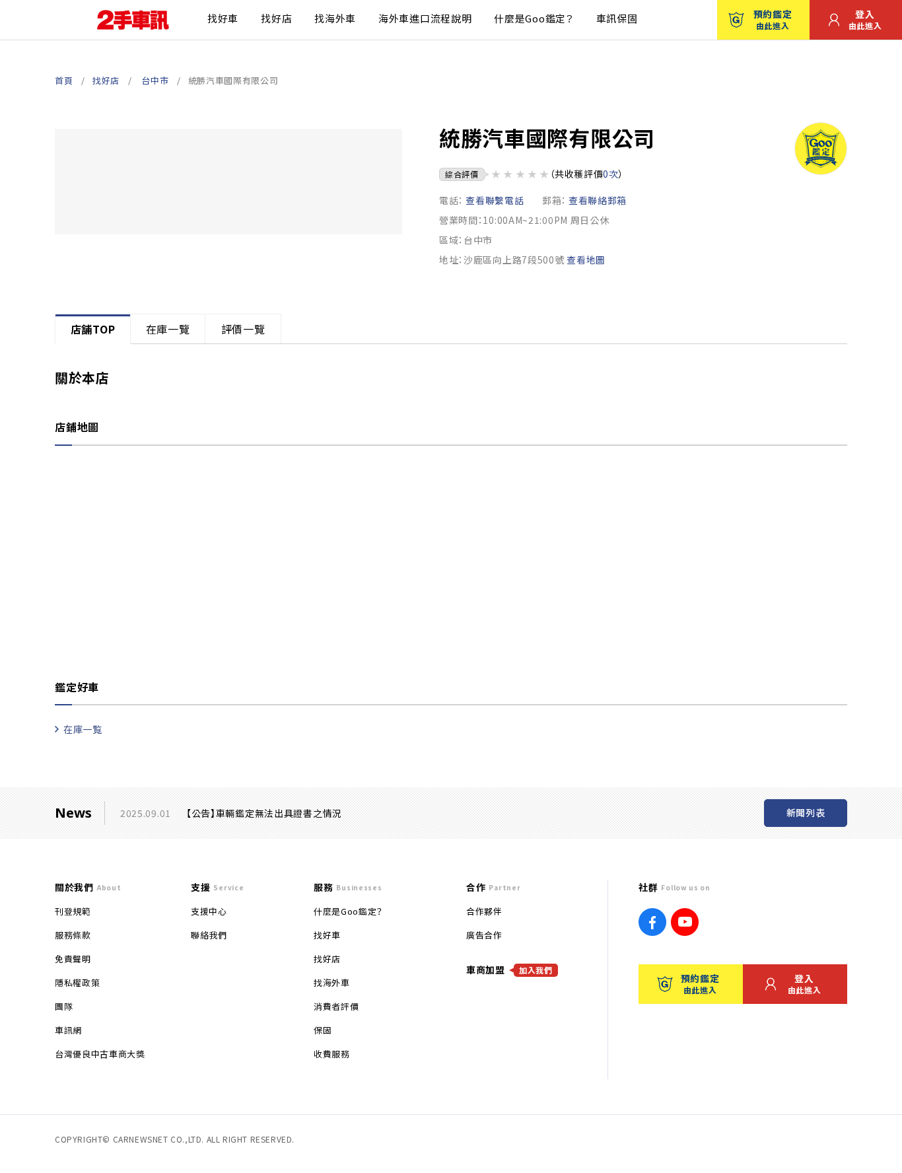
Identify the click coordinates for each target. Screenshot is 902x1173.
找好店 (276, 18)
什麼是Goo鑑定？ (533, 18)
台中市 (154, 80)
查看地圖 (586, 259)
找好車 (222, 18)
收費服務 (332, 1054)
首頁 (64, 80)
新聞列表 (805, 812)
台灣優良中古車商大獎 (100, 1054)
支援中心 (209, 911)
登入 (865, 19)
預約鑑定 (772, 19)
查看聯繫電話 (495, 200)
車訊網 (68, 1030)
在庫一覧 (82, 729)
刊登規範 (73, 911)
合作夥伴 (484, 911)
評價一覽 (243, 329)
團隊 (64, 1006)
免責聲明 (73, 958)
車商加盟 (509, 969)
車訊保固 (617, 18)
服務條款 (73, 935)
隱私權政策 (77, 982)
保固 (322, 1030)
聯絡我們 (209, 935)
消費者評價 (336, 1006)
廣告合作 (484, 935)
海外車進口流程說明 (424, 18)
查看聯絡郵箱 (598, 200)
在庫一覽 (168, 329)
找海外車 (335, 18)
